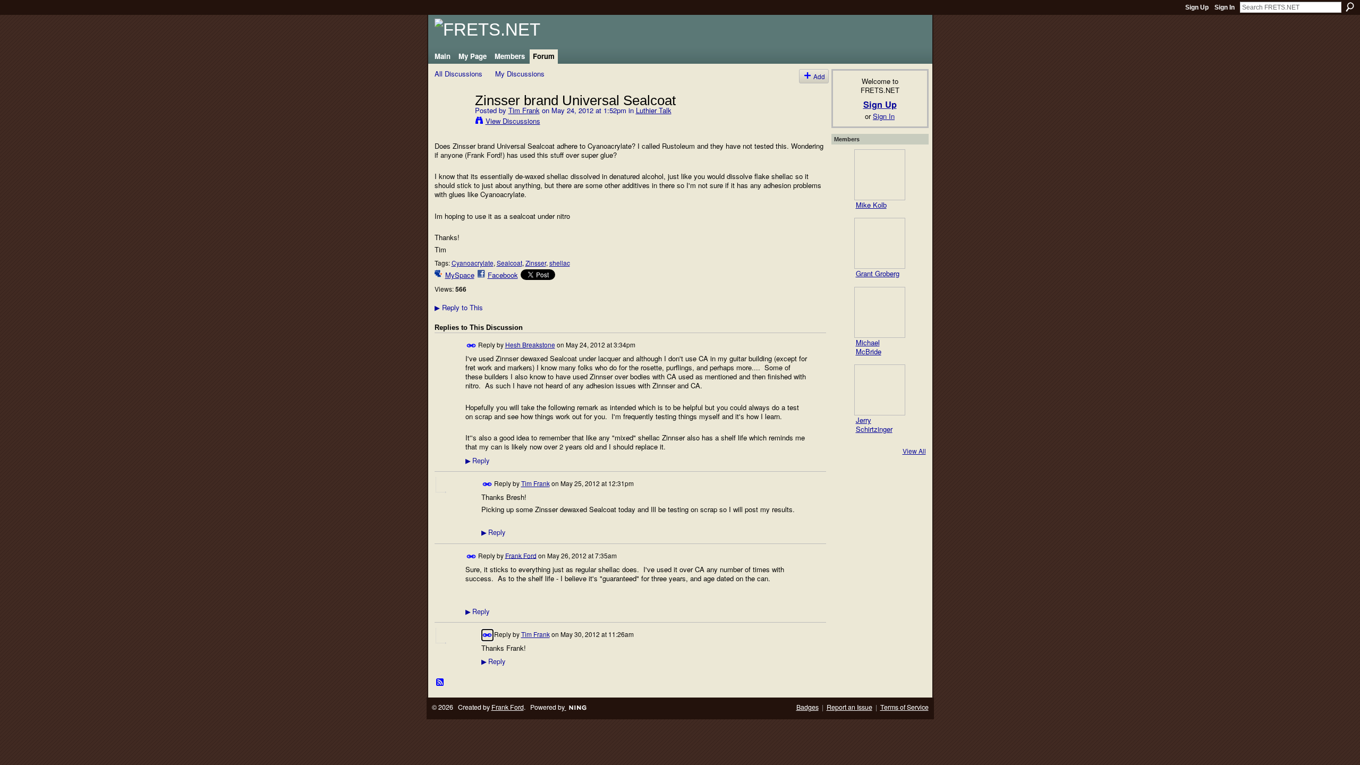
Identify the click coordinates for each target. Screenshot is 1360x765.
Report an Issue (849, 707)
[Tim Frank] (452, 122)
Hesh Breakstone (530, 344)
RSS (440, 682)
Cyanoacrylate (473, 262)
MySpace (459, 275)
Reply (477, 460)
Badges (807, 707)
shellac (559, 262)
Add (819, 76)
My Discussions (520, 74)
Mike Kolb (871, 205)
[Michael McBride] (879, 312)
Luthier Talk (654, 110)
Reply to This (459, 307)
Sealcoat (509, 262)
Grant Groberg (877, 273)
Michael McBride (868, 346)
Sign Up (1197, 7)
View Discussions (513, 121)
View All (914, 450)
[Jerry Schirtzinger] (879, 389)
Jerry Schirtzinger (874, 424)
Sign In (1224, 7)
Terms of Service (904, 707)
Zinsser (535, 262)
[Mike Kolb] (879, 174)
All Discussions (458, 74)
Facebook (503, 275)
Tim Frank (524, 110)
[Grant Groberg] (879, 243)
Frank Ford (521, 554)
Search (1350, 7)
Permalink (471, 346)
